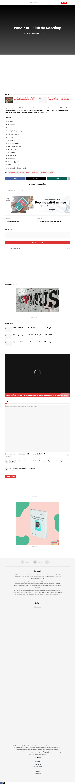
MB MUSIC (36, 778)
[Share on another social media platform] (69, 178)
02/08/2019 (27, 33)
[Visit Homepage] (34, 3)
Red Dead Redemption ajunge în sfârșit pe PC (22, 468)
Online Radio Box (38, 768)
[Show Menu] (5, 2)
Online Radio (38, 773)
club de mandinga (25, 172)
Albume (36, 33)
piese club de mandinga (47, 172)
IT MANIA (37, 761)
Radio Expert (38, 764)
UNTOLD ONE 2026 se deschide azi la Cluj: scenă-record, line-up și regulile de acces (35, 328)
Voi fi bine (37, 771)
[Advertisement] (37, 67)
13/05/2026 (16, 102)
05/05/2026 (50, 102)
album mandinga (13, 172)
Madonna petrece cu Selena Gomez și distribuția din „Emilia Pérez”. (25, 454)
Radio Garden (37, 770)
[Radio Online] (68, 248)
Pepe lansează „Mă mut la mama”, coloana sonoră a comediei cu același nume (33, 342)
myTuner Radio (38, 766)
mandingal (35, 172)
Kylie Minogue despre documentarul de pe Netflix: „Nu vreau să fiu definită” (32, 335)
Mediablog (38, 763)
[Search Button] (69, 2)
